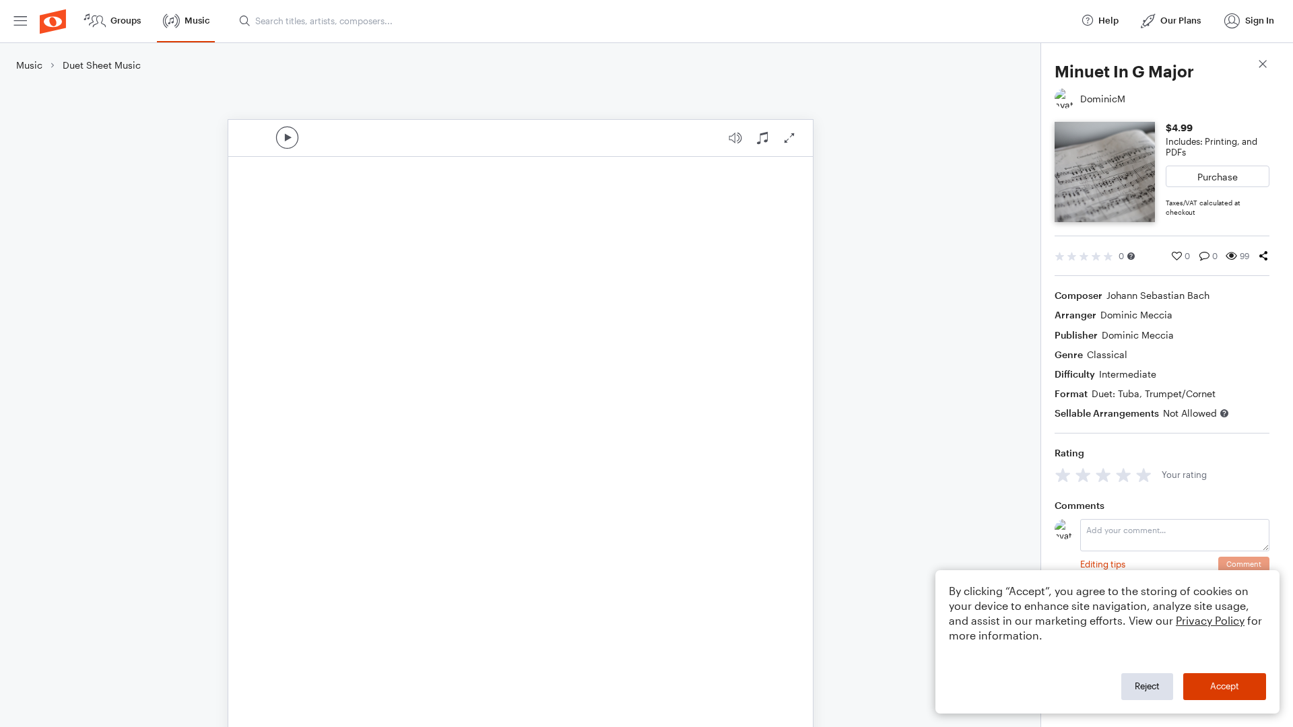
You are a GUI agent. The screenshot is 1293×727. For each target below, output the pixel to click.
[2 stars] (1083, 474)
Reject (1147, 686)
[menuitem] (20, 21)
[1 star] (1063, 474)
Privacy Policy (1210, 620)
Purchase (1217, 176)
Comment (1243, 563)
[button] (1131, 256)
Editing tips (1102, 564)
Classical (1107, 354)
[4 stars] (1123, 474)
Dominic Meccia (1136, 314)
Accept (1224, 686)
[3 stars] (1103, 474)
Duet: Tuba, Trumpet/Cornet (1154, 393)
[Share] (1263, 256)
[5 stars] (1143, 474)
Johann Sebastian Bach (1157, 295)
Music (29, 65)
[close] (1262, 66)
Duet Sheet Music (102, 65)
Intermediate (1127, 374)
